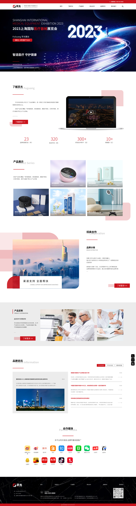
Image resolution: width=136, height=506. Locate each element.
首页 (41, 484)
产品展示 (73, 484)
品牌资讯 (105, 484)
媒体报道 (119, 365)
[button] (62, 70)
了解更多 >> (20, 122)
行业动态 (101, 365)
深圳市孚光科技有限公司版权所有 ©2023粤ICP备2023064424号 (52, 496)
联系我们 (121, 484)
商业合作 (89, 484)
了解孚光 (56, 484)
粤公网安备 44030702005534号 (69, 504)
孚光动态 (110, 365)
